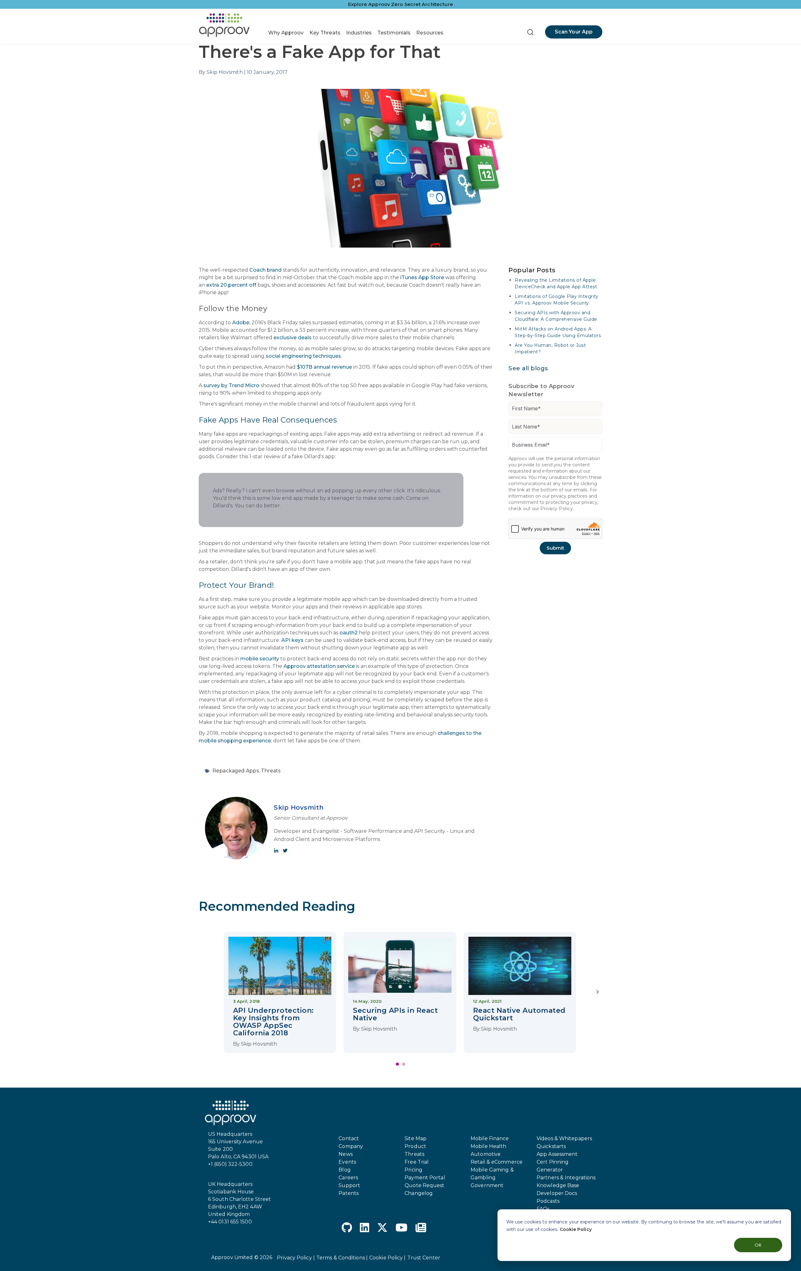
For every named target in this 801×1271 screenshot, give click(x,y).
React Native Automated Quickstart (519, 1014)
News (345, 1154)
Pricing (413, 1170)
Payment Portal (425, 1178)
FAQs (543, 1209)
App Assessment (557, 1154)
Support (349, 1185)
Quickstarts (551, 1146)
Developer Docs (557, 1193)
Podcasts (548, 1201)
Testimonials (394, 33)
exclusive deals (292, 338)
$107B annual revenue (324, 367)
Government (487, 1185)
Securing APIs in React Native (395, 1014)
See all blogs (528, 368)
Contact (349, 1138)
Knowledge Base (558, 1185)
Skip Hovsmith (299, 807)
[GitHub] (347, 1228)
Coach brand (265, 270)
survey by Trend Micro (231, 385)
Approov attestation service (319, 666)
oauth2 (348, 633)
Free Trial (417, 1162)
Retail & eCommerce (497, 1162)
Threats (271, 771)
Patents (349, 1193)
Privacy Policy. (557, 508)
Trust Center (423, 1258)
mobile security (259, 659)
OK (758, 1245)
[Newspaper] (421, 1228)
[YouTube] (401, 1228)
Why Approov (286, 33)
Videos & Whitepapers (564, 1138)
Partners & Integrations (566, 1178)
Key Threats (324, 33)
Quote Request (424, 1185)
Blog (344, 1170)
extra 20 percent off (231, 285)
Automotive (486, 1154)
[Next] (597, 992)
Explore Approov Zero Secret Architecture (400, 4)
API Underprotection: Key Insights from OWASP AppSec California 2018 (273, 1021)
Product (415, 1146)
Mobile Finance (490, 1138)
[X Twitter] (382, 1228)
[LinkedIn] (364, 1228)
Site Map (415, 1138)
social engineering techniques (303, 356)
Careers (348, 1178)
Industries (359, 33)
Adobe (240, 322)
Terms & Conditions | (342, 1258)
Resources (429, 33)
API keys (292, 640)
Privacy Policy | (296, 1258)
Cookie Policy (576, 1229)
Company (351, 1146)
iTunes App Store (422, 277)
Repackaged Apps (235, 771)
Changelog (419, 1193)
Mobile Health (488, 1146)
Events (347, 1162)
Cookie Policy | (387, 1258)
